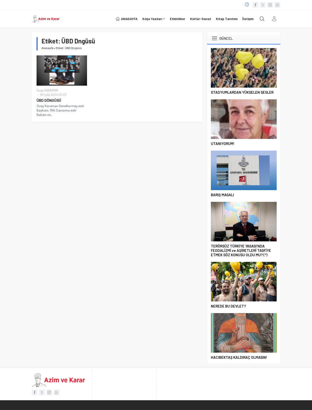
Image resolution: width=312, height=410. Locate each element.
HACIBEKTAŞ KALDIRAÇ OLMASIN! (239, 357)
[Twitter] (263, 5)
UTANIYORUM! (222, 143)
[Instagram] (270, 5)
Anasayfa (47, 48)
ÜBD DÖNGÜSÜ (49, 100)
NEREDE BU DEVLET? (228, 306)
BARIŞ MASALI (222, 195)
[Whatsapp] (277, 5)
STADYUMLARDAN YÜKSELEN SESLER (242, 92)
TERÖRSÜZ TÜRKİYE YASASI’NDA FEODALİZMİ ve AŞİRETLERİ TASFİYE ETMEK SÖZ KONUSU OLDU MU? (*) (241, 250)
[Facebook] (255, 5)
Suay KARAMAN (47, 90)
